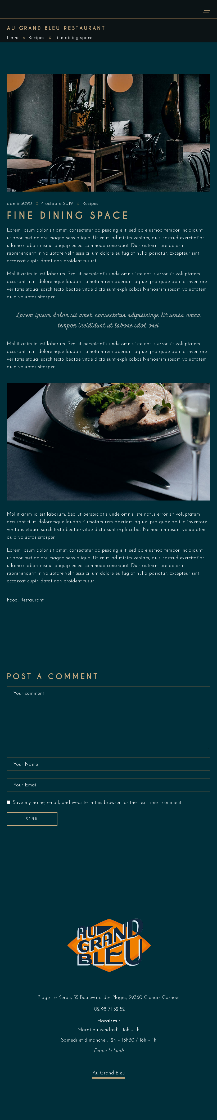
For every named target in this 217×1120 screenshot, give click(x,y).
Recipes (36, 38)
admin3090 (20, 203)
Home (13, 38)
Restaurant (32, 600)
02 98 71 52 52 (109, 1009)
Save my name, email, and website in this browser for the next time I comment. (97, 802)
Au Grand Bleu (108, 1073)
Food (12, 600)
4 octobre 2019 (57, 203)
